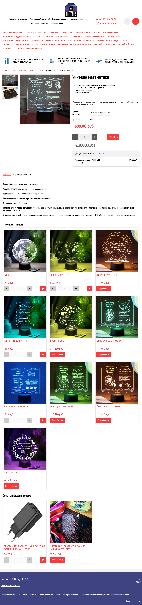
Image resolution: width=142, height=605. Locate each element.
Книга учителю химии (61, 406)
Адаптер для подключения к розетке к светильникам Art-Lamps (24, 547)
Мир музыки (10, 472)
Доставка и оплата (60, 19)
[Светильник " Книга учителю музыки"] (117, 317)
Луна (6, 274)
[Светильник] (45, 100)
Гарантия (74, 19)
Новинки (12, 19)
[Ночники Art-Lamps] (71, 16)
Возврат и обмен (70, 594)
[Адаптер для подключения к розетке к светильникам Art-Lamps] (25, 522)
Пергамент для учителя (16, 340)
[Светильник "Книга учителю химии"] (71, 383)
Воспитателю (57, 340)
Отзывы (33, 174)
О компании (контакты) (40, 19)
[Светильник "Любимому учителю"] (117, 251)
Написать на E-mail (106, 23)
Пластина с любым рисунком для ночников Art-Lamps (67, 547)
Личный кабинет (57, 23)
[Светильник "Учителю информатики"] (25, 383)
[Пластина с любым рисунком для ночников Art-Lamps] (71, 522)
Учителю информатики (16, 406)
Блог (58, 594)
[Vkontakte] (138, 581)
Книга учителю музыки (108, 340)
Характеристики (20, 174)
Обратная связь (46, 594)
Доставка (23, 594)
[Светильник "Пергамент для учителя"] (25, 317)
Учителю (40, 70)
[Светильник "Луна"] (25, 251)
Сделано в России (133, 601)
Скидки (83, 19)
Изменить (102, 154)
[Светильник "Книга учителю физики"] (117, 383)
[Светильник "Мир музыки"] (25, 449)
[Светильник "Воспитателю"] (71, 317)
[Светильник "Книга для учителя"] (71, 251)
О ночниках (23, 19)
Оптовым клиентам (39, 23)
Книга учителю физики (108, 406)
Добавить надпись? (76, 112)
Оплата (33, 594)
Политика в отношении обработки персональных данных (105, 594)
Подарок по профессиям (23, 70)
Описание (7, 174)
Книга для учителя (60, 274)
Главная (6, 70)
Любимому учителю (107, 274)
